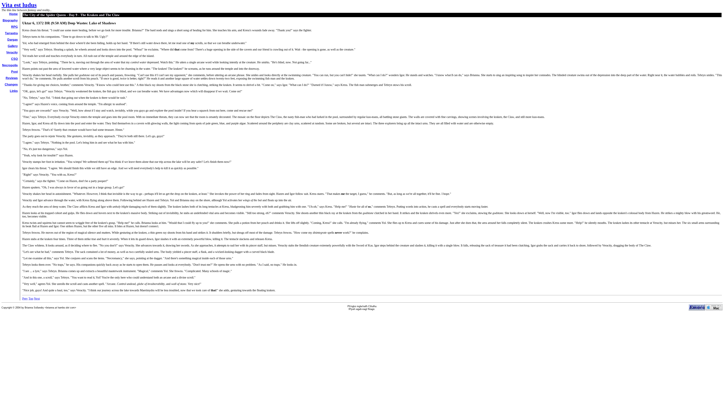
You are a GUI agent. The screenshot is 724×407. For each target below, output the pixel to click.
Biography (10, 20)
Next (37, 298)
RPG (14, 26)
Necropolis (10, 65)
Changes (11, 84)
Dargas (12, 39)
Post (14, 71)
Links (14, 91)
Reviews (12, 78)
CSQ (14, 58)
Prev (25, 298)
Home (13, 14)
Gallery (13, 46)
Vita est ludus (19, 5)
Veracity (12, 52)
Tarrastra (11, 33)
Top (30, 298)
